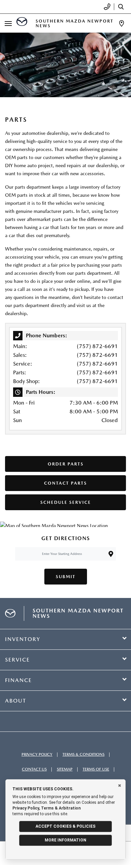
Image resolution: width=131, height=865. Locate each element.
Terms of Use (96, 769)
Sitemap (65, 769)
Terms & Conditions (83, 754)
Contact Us (34, 769)
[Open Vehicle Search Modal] (122, 6)
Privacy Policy (36, 754)
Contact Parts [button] (65, 483)
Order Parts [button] (66, 463)
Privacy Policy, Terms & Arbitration (46, 808)
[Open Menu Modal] (8, 23)
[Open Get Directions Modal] (121, 23)
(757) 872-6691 (97, 346)
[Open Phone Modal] (107, 6)
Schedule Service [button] (65, 502)
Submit (66, 576)
